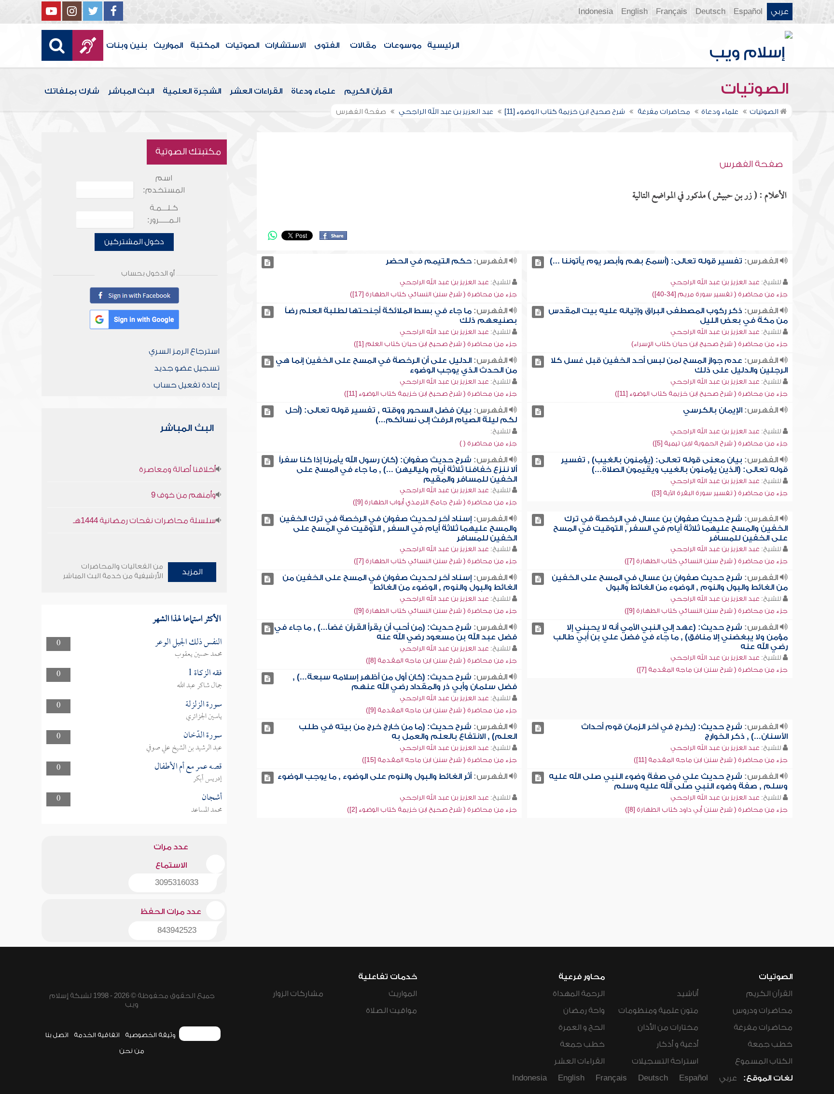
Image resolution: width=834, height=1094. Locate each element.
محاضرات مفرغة (763, 1027)
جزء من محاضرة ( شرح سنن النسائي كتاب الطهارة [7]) (706, 561)
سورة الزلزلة (203, 704)
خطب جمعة (770, 1044)
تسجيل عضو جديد (187, 368)
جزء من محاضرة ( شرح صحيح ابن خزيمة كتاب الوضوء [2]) (432, 809)
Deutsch (710, 11)
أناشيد (687, 993)
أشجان (212, 798)
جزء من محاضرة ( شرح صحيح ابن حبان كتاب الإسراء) (709, 343)
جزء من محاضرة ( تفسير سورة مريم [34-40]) (720, 294)
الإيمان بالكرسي (712, 410)
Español (748, 11)
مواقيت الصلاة (391, 1010)
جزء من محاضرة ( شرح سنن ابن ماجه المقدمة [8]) (441, 660)
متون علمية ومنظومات (658, 1010)
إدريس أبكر (207, 779)
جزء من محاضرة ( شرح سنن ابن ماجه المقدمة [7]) (712, 669)
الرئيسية (443, 45)
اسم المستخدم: (164, 184)
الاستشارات (285, 45)
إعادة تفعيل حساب (186, 385)
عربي (780, 11)
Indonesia (595, 11)
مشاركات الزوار (298, 993)
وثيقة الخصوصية (150, 1035)
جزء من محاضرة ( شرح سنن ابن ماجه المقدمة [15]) (439, 759)
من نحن (131, 1050)
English (634, 11)
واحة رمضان (584, 1010)
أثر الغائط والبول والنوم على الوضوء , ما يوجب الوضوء (375, 776)
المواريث (168, 45)
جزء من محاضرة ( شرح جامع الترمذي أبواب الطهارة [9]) (435, 502)
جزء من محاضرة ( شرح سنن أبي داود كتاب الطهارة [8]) (706, 809)
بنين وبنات (126, 45)
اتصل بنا (57, 1035)
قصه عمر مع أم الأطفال (188, 767)
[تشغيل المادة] (538, 262)
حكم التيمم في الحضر (429, 261)
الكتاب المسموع (763, 1061)
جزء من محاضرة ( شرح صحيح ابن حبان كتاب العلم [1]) (435, 343)
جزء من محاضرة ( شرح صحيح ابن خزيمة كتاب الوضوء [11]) (701, 393)
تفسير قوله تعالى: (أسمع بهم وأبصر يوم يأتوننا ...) (646, 261)
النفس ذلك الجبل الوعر (188, 642)
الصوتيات (242, 45)
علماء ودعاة (313, 91)
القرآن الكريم (368, 91)
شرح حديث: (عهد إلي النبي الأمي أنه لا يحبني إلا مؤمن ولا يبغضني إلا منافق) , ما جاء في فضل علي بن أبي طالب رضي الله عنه (670, 637)
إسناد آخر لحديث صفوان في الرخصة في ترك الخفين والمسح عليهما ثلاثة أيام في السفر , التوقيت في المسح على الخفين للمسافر (398, 528)
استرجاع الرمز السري (184, 351)
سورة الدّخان (202, 735)
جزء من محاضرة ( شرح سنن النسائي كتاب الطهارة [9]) (706, 610)
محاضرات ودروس (762, 1010)
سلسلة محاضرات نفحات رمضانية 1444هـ (144, 520)
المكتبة (204, 45)
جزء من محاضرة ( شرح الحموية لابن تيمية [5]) (720, 443)
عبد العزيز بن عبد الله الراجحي (715, 282)
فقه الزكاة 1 (205, 673)
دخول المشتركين (134, 241)
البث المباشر (131, 91)
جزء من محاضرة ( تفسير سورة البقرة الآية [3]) (720, 493)
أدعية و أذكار (677, 1044)
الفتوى (326, 45)
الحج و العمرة (581, 1027)
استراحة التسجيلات (665, 1061)
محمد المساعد (206, 810)
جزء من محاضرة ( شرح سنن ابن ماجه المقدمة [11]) (711, 759)
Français (671, 11)
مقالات (363, 45)
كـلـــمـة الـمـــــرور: (164, 214)
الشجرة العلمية (192, 91)
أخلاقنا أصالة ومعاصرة (177, 469)
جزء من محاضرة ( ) (488, 443)
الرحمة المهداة (579, 993)
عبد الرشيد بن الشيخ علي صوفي (184, 748)
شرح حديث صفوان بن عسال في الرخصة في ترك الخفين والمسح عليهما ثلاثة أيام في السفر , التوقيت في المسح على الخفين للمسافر (670, 528)
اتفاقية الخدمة (97, 1035)
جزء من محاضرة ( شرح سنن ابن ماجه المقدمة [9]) (441, 710)
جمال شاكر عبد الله (199, 685)
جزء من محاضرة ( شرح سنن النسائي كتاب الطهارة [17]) (433, 294)
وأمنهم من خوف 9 (183, 495)
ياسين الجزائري (204, 716)
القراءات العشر (256, 91)
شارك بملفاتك (71, 91)
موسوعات (402, 45)
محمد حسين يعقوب (198, 654)
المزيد (192, 572)
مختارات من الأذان (668, 1027)
